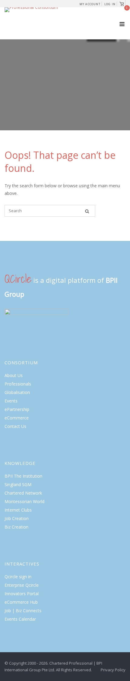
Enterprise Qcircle (22, 585)
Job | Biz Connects (23, 610)
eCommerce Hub (21, 602)
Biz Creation (16, 527)
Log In (109, 4)
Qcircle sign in (18, 576)
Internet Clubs (18, 510)
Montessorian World (24, 501)
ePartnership (17, 409)
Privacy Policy (113, 670)
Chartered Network (23, 493)
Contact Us (15, 426)
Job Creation (17, 518)
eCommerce (17, 418)
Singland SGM (18, 484)
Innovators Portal (22, 593)
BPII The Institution (23, 476)
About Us (14, 375)
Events (11, 401)
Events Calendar (20, 619)
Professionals (18, 384)
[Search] (87, 211)
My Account (90, 4)
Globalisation (17, 392)
